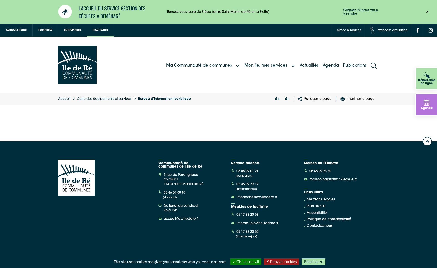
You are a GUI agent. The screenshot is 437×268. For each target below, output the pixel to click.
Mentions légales (321, 199)
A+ (277, 99)
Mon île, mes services (265, 66)
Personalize (313, 262)
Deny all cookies (283, 262)
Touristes (45, 30)
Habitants (100, 30)
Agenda (331, 66)
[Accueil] (77, 82)
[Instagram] (430, 30)
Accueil (64, 99)
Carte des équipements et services (104, 99)
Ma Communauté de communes (199, 66)
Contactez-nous (319, 226)
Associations (16, 30)
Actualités (309, 66)
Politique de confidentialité (329, 219)
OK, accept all (247, 262)
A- (287, 99)
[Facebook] (417, 30)
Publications (355, 66)
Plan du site (316, 206)
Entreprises (72, 30)
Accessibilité (317, 213)
